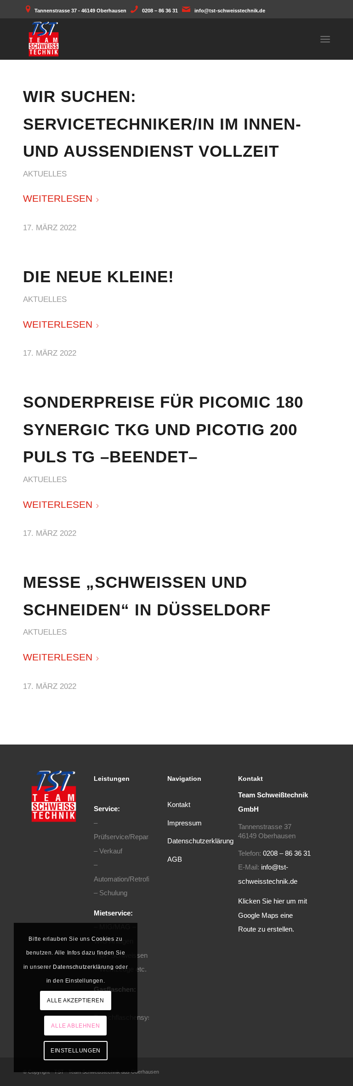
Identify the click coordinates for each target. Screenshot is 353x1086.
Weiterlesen (57, 198)
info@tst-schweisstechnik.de (229, 10)
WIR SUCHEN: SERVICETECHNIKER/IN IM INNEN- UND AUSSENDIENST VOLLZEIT (162, 123)
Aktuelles (45, 174)
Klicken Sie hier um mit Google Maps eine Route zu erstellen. (272, 915)
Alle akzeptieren (75, 1000)
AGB (174, 859)
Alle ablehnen (75, 1026)
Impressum (184, 823)
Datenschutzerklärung (200, 841)
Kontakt (178, 804)
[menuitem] (325, 39)
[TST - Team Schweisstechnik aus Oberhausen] (43, 39)
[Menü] (325, 39)
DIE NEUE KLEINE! (98, 276)
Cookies (102, 939)
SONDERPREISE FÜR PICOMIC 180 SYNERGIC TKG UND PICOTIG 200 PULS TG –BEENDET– (163, 429)
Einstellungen (76, 1050)
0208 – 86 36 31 (160, 10)
